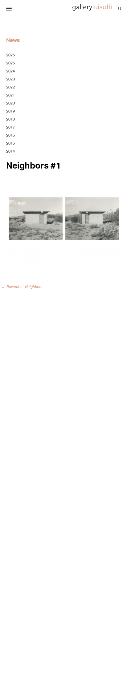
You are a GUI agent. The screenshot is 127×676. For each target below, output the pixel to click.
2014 (10, 151)
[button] (9, 9)
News (13, 40)
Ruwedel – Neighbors (22, 287)
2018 (10, 119)
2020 (10, 103)
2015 (10, 143)
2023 (10, 79)
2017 (10, 127)
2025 (10, 63)
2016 (10, 135)
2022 (10, 87)
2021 (10, 95)
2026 (10, 55)
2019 (10, 111)
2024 (10, 71)
